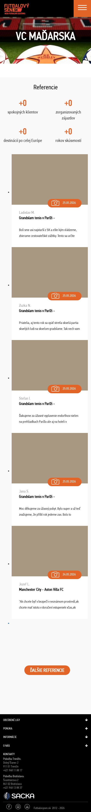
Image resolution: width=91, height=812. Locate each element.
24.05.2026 (69, 574)
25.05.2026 (69, 203)
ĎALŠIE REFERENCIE (47, 670)
